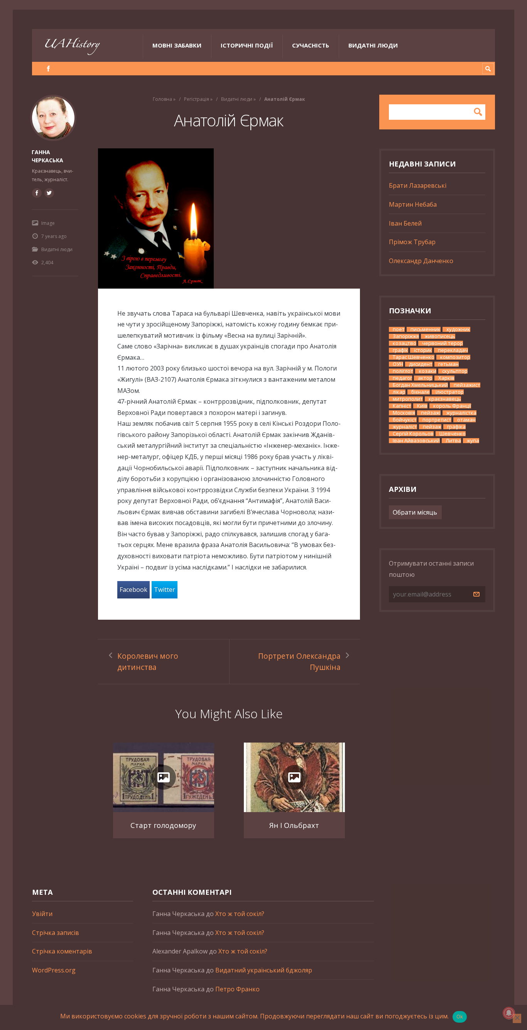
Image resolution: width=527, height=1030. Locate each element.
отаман (466, 419)
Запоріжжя (406, 336)
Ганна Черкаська (47, 156)
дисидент (420, 364)
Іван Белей (405, 223)
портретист (436, 419)
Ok (459, 1016)
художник (458, 329)
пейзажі (431, 412)
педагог (402, 378)
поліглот (403, 371)
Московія (404, 412)
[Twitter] (49, 192)
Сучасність (310, 45)
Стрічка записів (55, 932)
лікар (399, 391)
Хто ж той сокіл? (239, 913)
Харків (446, 378)
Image (48, 223)
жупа (473, 440)
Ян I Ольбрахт (294, 825)
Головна (162, 99)
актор (425, 378)
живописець (440, 336)
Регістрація (196, 99)
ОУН (398, 364)
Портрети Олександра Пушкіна (299, 661)
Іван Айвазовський (416, 440)
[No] (517, 1018)
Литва (453, 440)
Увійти (42, 913)
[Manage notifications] (509, 1013)
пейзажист (467, 385)
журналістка (461, 412)
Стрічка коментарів (62, 951)
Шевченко (452, 433)
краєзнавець (445, 398)
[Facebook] (48, 68)
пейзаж (432, 426)
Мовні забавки (176, 45)
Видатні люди (373, 45)
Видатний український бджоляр (263, 970)
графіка (456, 426)
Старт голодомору (163, 825)
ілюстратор (450, 391)
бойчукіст (405, 419)
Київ (422, 405)
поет (399, 329)
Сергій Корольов (413, 433)
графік (400, 350)
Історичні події (247, 45)
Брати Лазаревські (417, 185)
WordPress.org (54, 970)
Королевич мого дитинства (147, 661)
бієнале (420, 391)
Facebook (133, 589)
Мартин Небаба (413, 204)
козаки (427, 371)
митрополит (408, 398)
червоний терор (442, 343)
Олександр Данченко (421, 261)
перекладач (453, 350)
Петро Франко (237, 989)
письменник (425, 329)
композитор (455, 357)
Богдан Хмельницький (420, 385)
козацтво (404, 343)
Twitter (164, 589)
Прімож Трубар (412, 242)
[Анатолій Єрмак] (229, 218)
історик (423, 350)
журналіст (405, 426)
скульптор (455, 371)
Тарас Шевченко (413, 357)
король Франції (452, 405)
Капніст (402, 405)
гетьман (448, 364)
